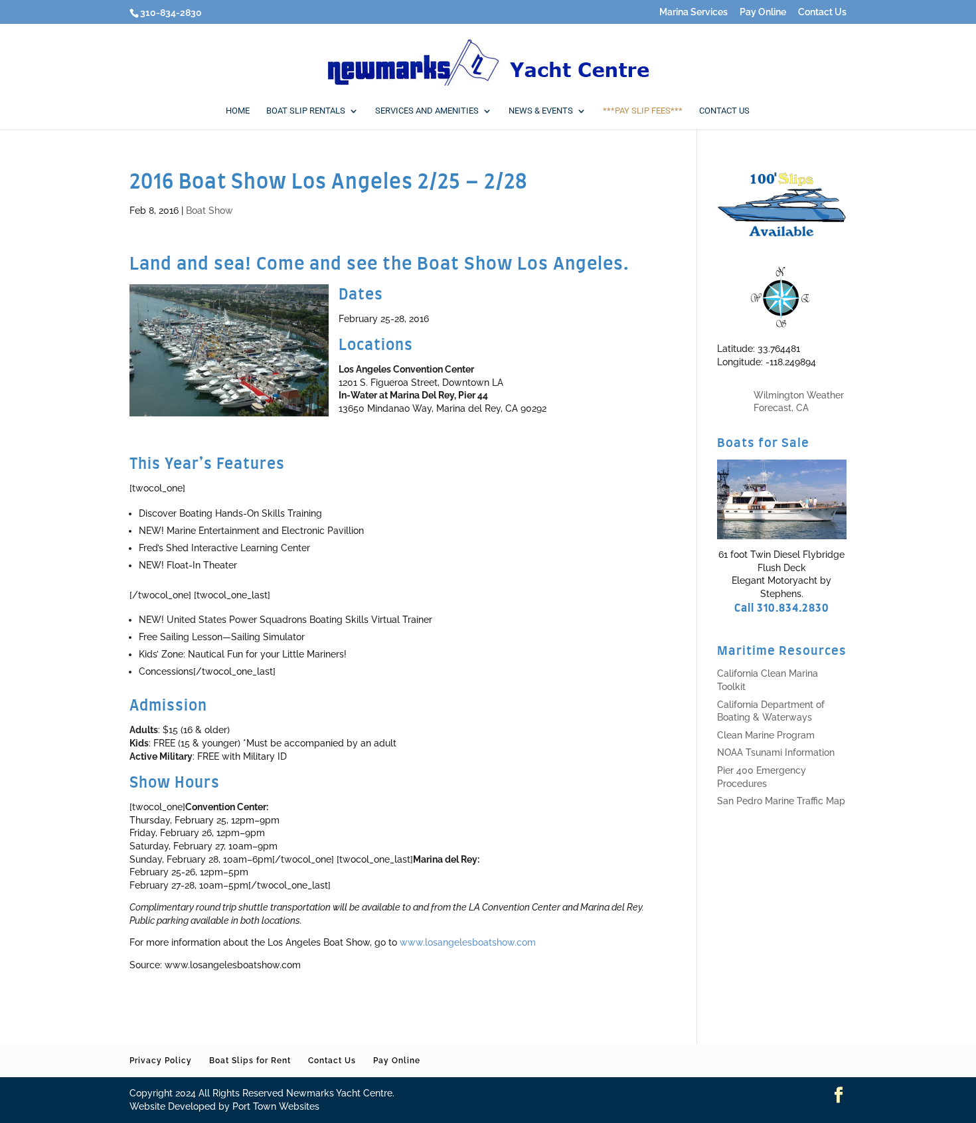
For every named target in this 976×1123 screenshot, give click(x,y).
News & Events (541, 111)
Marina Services (693, 12)
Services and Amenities (427, 111)
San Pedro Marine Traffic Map (781, 801)
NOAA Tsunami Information (776, 752)
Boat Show (209, 210)
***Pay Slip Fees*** (643, 111)
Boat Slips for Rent (250, 1060)
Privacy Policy (160, 1060)
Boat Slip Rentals (305, 111)
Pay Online (763, 12)
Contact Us (822, 12)
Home (238, 111)
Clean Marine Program (766, 735)
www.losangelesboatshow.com (468, 942)
